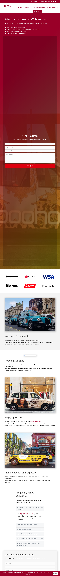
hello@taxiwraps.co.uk (46, 1)
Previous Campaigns (39, 7)
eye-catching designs (35, 421)
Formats (27, 7)
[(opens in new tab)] (12, 276)
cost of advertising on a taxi (26, 513)
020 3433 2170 (35, 1)
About (19, 7)
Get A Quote (37, 11)
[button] (30, 166)
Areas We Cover (51, 7)
